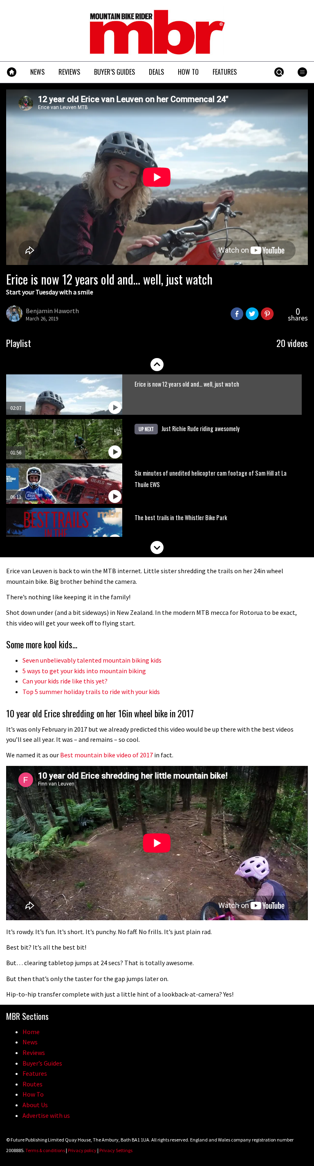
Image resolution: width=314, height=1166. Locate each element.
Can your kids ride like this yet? (65, 681)
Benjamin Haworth (52, 311)
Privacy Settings (115, 1150)
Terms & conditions (45, 1150)
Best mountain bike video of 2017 (106, 755)
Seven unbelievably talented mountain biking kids (91, 660)
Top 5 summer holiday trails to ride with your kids (91, 692)
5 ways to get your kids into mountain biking (84, 671)
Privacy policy (82, 1150)
